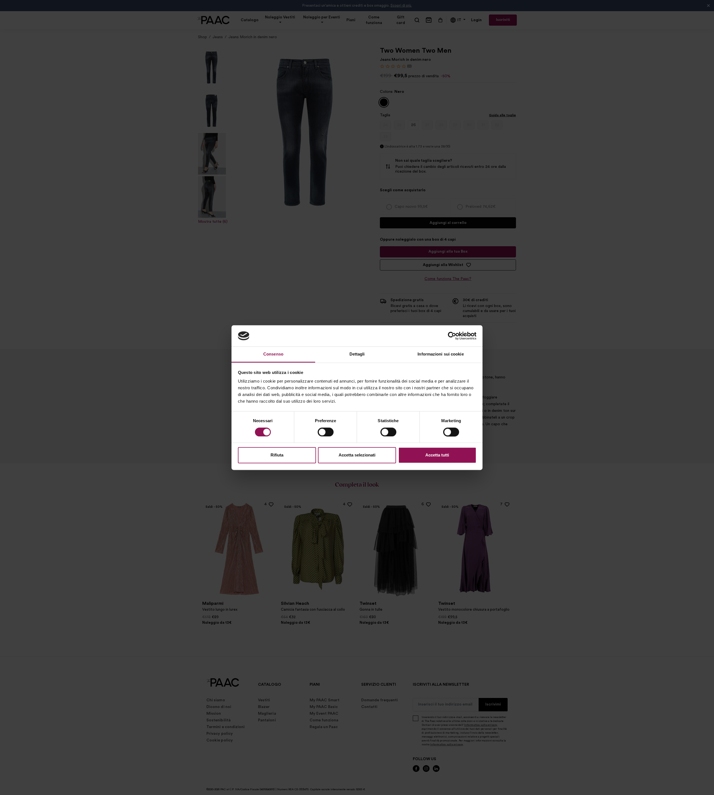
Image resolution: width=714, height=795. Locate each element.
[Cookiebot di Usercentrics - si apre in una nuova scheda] (452, 336)
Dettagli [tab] (357, 354)
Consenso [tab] (273, 354)
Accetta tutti (437, 455)
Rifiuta (277, 455)
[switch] (326, 431)
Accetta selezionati (357, 455)
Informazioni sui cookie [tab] (441, 354)
